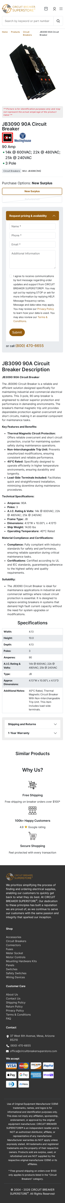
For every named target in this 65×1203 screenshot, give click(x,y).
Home (5, 32)
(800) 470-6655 (29, 345)
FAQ (8, 1018)
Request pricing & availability (28, 215)
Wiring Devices (15, 977)
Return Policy (14, 1006)
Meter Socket (14, 953)
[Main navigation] (61, 9)
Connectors (13, 945)
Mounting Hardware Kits (21, 961)
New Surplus (32, 191)
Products (15, 32)
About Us (12, 994)
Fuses (9, 949)
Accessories (13, 937)
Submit (17, 332)
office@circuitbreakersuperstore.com (33, 1051)
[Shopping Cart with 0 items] (46, 9)
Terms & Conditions (18, 1014)
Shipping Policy (16, 1002)
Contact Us (13, 998)
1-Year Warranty (18, 733)
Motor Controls (15, 957)
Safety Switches (16, 973)
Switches (11, 969)
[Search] (58, 21)
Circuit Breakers (11, 171)
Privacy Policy (45, 309)
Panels (10, 965)
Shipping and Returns (22, 724)
